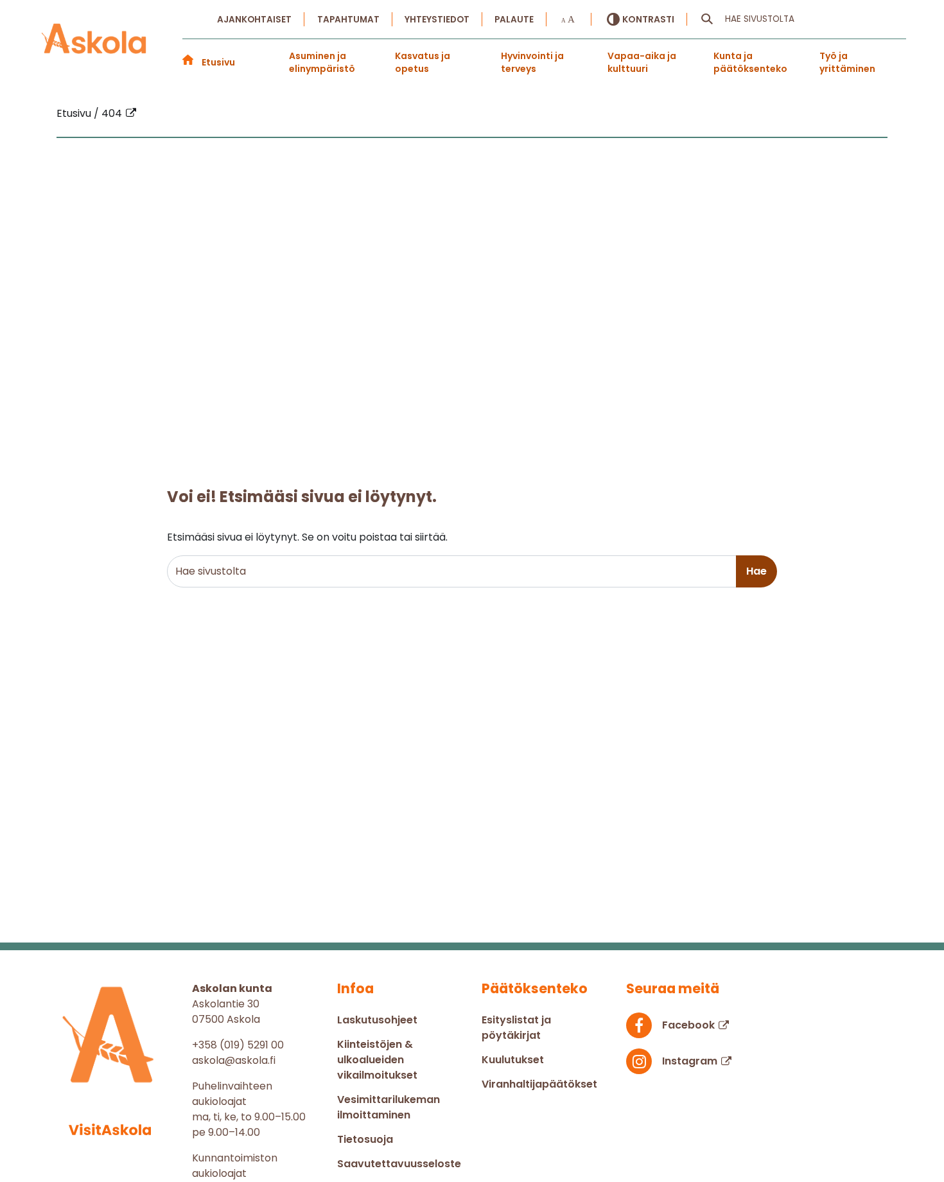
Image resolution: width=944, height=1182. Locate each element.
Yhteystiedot (437, 19)
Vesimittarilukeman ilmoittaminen (388, 1107)
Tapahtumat (348, 19)
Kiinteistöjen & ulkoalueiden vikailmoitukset (377, 1059)
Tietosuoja (365, 1139)
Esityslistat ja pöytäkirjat (516, 1028)
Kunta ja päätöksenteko (750, 62)
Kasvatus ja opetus (422, 62)
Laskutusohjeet (377, 1020)
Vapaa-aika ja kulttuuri (641, 62)
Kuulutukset (513, 1059)
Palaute (514, 19)
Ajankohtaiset (254, 19)
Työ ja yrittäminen (847, 62)
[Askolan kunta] (94, 45)
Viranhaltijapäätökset (539, 1084)
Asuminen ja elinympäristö (322, 62)
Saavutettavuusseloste (399, 1163)
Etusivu (218, 62)
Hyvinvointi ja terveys (532, 62)
